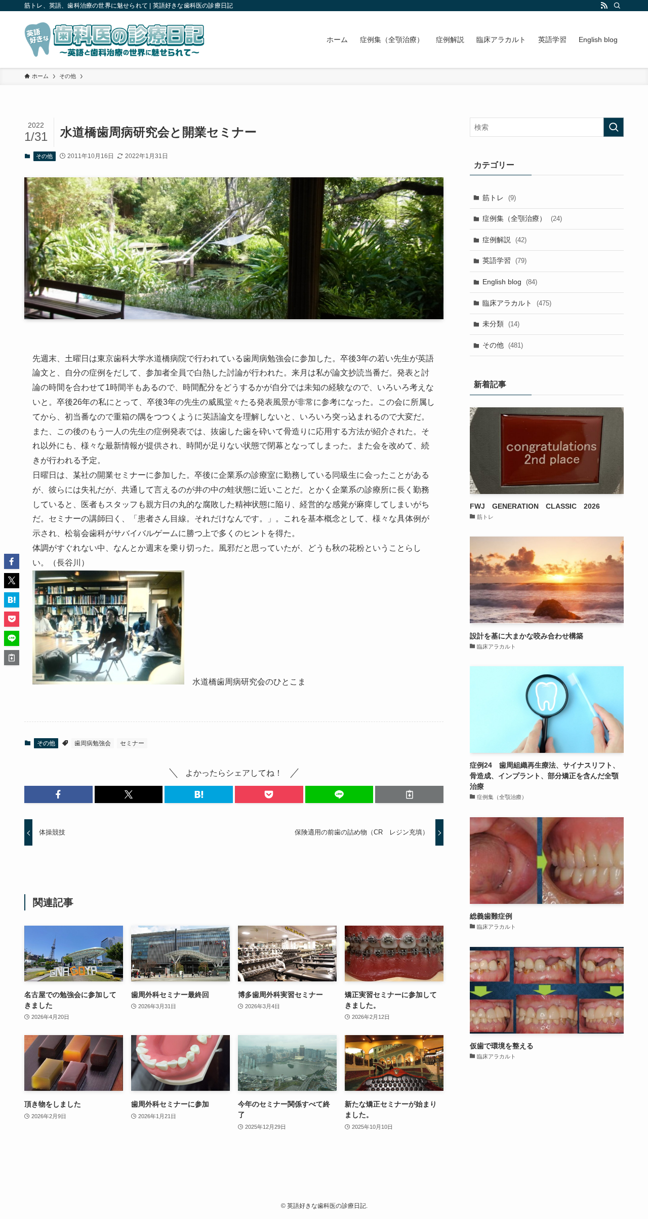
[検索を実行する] (613, 127)
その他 (44, 156)
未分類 (500, 324)
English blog (509, 282)
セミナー (132, 743)
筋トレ (499, 198)
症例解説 (504, 240)
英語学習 (504, 260)
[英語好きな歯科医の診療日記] (114, 39)
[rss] (604, 5)
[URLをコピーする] (409, 794)
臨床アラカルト (516, 303)
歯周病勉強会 (92, 743)
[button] (58, 794)
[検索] (617, 5)
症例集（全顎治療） (522, 218)
